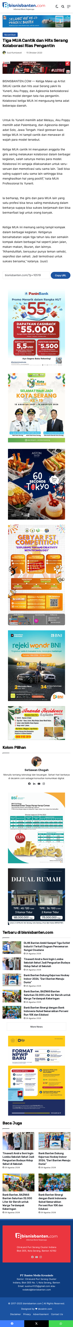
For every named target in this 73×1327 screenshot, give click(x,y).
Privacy (27, 1314)
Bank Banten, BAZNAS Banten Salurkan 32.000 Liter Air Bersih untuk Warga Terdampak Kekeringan (47, 995)
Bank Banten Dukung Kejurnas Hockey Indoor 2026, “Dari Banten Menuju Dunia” (46, 979)
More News (36, 1026)
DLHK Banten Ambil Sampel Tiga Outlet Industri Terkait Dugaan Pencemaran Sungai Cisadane (47, 947)
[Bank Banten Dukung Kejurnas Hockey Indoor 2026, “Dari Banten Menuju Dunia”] (12, 980)
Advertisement (41, 1314)
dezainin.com (45, 1308)
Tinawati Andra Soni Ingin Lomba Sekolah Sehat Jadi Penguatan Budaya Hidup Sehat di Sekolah (47, 963)
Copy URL (60, 275)
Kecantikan (10, 34)
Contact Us (57, 1314)
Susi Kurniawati (14, 52)
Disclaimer (15, 1314)
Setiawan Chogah (37, 770)
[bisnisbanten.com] (24, 6)
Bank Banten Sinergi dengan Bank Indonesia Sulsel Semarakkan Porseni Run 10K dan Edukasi (46, 1011)
